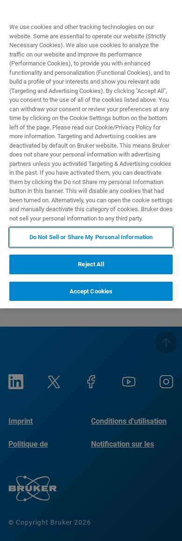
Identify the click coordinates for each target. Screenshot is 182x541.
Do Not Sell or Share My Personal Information (91, 237)
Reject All (91, 264)
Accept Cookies (91, 291)
